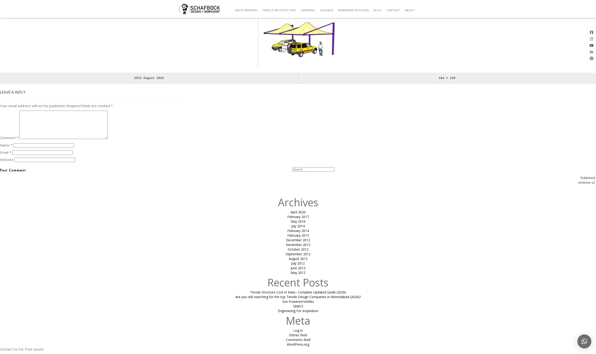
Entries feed (298, 335)
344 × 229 (447, 78)
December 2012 (298, 240)
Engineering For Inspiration (298, 311)
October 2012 (298, 249)
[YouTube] (591, 45)
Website (7, 159)
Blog (378, 10)
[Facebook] (591, 32)
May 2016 (298, 221)
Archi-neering (246, 10)
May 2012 (298, 272)
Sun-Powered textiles (298, 301)
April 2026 (298, 212)
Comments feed (298, 339)
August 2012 (298, 258)
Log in (298, 330)
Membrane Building (353, 10)
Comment (9, 137)
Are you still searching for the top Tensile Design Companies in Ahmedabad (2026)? (298, 297)
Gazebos (326, 10)
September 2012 (298, 254)
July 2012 (298, 263)
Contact (393, 10)
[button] (584, 341)
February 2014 (298, 230)
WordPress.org (298, 344)
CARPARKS (308, 10)
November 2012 (298, 244)
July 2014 (298, 226)
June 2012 (298, 268)
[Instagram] (591, 39)
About (410, 10)
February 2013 (298, 235)
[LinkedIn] (591, 52)
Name (6, 145)
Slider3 (298, 306)
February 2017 (298, 216)
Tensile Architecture (279, 10)
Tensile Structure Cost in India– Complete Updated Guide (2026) (298, 292)
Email (5, 152)
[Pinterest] (591, 58)
